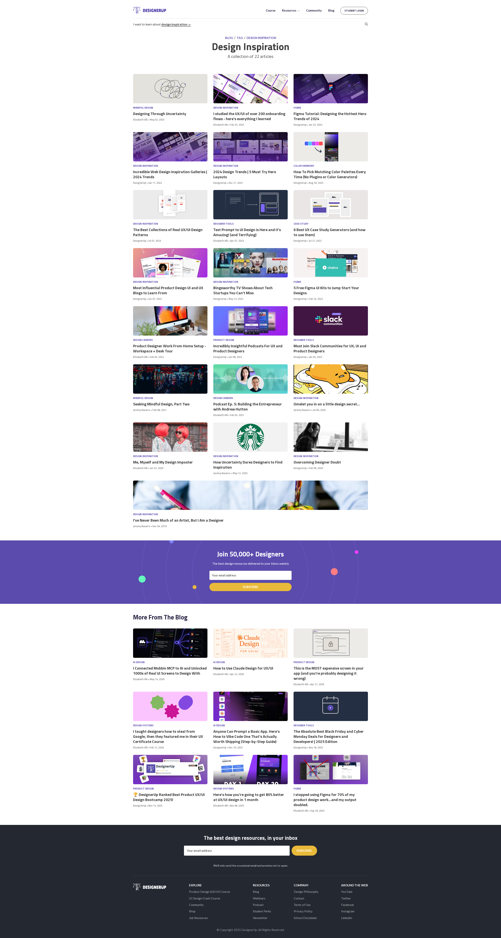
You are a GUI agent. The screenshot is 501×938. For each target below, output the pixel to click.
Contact (299, 898)
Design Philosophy (306, 891)
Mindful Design (143, 107)
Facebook (347, 904)
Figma (297, 107)
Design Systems (143, 725)
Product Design (223, 339)
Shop (192, 911)
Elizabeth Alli (140, 120)
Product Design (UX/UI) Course (209, 891)
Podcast (258, 904)
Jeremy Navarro (141, 410)
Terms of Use (302, 904)
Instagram (347, 911)
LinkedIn (346, 918)
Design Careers (143, 339)
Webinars (259, 898)
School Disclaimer (305, 918)
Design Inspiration (174, 24)
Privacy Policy (303, 911)
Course (271, 10)
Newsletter (260, 918)
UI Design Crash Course (204, 898)
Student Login (354, 11)
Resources (289, 10)
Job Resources (198, 918)
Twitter (346, 898)
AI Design (139, 662)
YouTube (346, 891)
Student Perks (262, 911)
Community (314, 10)
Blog (331, 10)
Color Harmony (304, 165)
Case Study (301, 223)
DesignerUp (300, 125)
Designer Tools (223, 223)
